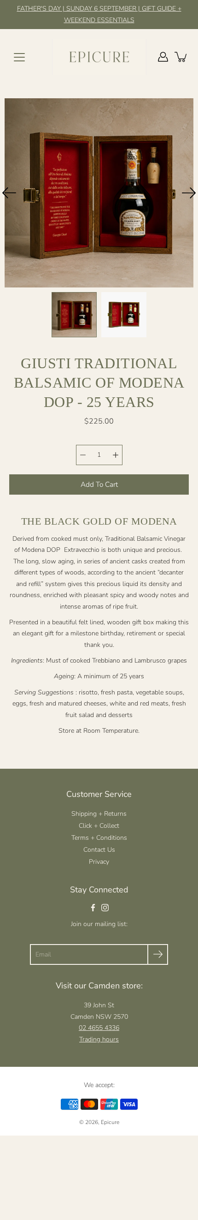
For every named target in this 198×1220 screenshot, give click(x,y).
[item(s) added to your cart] (181, 56)
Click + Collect (99, 825)
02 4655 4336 (99, 1027)
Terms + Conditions (99, 837)
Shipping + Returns (99, 813)
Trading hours (99, 1039)
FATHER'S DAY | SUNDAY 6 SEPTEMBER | (79, 8)
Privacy (99, 861)
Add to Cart (99, 484)
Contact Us (99, 849)
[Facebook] (93, 907)
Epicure (110, 1122)
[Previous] (9, 193)
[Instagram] (105, 907)
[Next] (189, 193)
